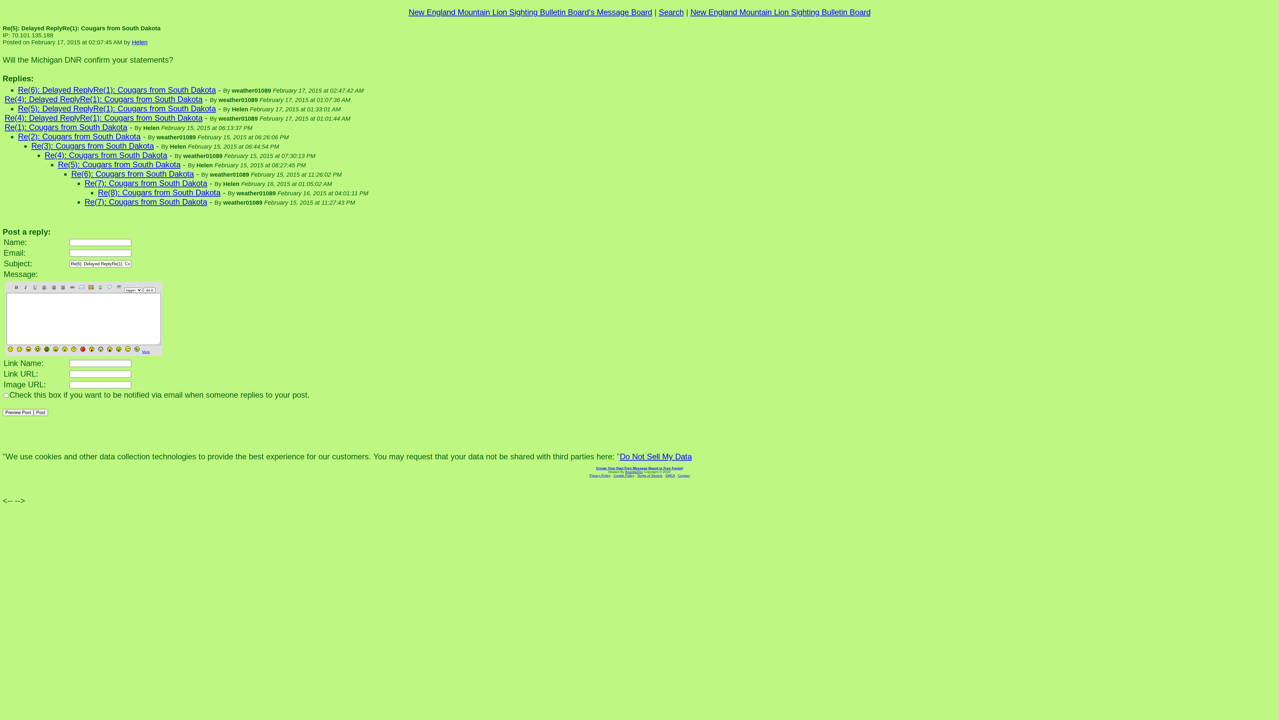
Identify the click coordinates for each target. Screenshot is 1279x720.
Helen (140, 42)
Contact (684, 475)
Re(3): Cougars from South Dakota (92, 145)
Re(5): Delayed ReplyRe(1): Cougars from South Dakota (117, 108)
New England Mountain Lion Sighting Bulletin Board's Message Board (530, 12)
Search (671, 12)
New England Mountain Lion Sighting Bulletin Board (780, 12)
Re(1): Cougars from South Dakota (66, 127)
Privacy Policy (600, 475)
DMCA (670, 475)
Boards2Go (634, 472)
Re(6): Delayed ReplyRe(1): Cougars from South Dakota (117, 89)
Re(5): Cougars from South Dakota (119, 164)
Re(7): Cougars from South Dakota (146, 183)
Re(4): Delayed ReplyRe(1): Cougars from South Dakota (104, 99)
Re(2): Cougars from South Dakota (79, 136)
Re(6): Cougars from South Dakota (132, 173)
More (146, 352)
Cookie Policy (624, 475)
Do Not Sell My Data (656, 456)
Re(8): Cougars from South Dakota (159, 192)
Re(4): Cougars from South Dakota (106, 155)
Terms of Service (649, 475)
